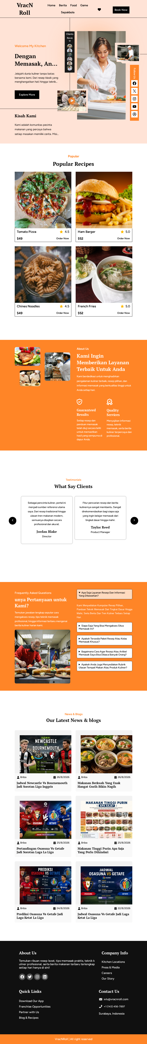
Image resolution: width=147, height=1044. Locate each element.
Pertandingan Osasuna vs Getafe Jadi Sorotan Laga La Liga (40, 850)
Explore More (27, 94)
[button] (12, 520)
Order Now (62, 238)
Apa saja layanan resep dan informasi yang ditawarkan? (102, 594)
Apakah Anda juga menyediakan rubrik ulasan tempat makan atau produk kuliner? (103, 666)
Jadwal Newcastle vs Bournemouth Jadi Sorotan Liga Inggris (42, 784)
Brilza (23, 777)
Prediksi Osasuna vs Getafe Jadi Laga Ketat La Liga (40, 916)
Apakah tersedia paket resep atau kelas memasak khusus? (103, 640)
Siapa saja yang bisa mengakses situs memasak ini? (101, 627)
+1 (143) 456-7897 (114, 1006)
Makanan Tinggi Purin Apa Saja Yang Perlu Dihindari (101, 850)
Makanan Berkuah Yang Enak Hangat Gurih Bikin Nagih (99, 784)
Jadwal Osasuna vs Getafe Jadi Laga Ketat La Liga (103, 916)
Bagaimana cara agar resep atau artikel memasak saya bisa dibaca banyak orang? (103, 653)
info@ (107, 999)
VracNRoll (25, 8)
